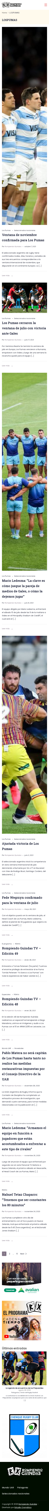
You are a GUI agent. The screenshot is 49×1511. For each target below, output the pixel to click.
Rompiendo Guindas (28, 1504)
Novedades (19, 1048)
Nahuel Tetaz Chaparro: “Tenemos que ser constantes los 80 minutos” (24, 1199)
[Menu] (45, 5)
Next (22, 1253)
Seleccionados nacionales (24, 230)
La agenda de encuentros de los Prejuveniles (24, 1388)
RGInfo (17, 944)
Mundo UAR (6, 1048)
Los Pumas (6, 230)
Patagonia (22, 1487)
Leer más (6, 275)
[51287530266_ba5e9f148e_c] (24, 735)
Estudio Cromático (23, 1507)
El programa (7, 944)
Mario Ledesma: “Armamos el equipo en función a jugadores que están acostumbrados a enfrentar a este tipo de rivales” (24, 1138)
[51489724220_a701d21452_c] (24, 126)
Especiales (6, 994)
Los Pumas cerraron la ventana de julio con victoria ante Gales (24, 328)
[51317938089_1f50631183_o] (24, 298)
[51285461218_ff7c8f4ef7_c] (24, 472)
